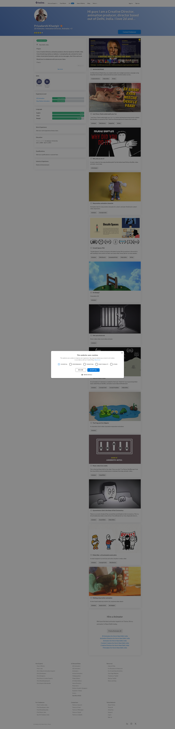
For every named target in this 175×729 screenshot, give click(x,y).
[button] (87, 375)
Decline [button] (80, 370)
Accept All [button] (93, 370)
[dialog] (87, 364)
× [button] (122, 353)
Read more (97, 360)
